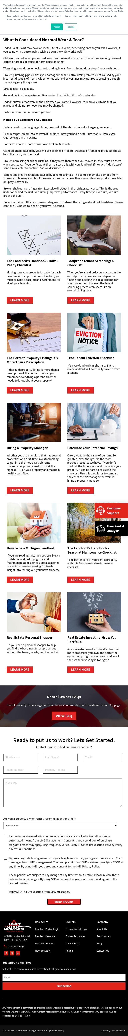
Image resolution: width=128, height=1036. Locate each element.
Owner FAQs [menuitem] (73, 943)
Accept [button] (57, 26)
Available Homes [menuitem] (44, 943)
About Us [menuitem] (101, 929)
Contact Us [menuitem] (102, 950)
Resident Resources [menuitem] (46, 936)
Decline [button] (71, 26)
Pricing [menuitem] (69, 950)
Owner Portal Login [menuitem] (77, 929)
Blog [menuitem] (99, 943)
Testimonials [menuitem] (103, 936)
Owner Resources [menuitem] (75, 936)
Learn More (19, 300)
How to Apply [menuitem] (42, 950)
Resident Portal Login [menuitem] (47, 929)
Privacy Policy (57, 1030)
